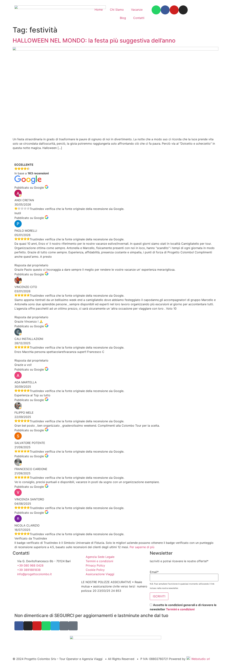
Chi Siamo (117, 9)
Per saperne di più (142, 547)
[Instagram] (183, 9)
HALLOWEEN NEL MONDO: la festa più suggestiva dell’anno (94, 40)
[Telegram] (55, 625)
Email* (154, 571)
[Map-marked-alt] (64, 625)
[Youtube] (174, 9)
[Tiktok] (73, 625)
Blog (123, 18)
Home (99, 9)
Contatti (138, 18)
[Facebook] (165, 9)
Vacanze (137, 9)
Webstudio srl (200, 659)
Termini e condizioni (180, 609)
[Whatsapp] (156, 9)
